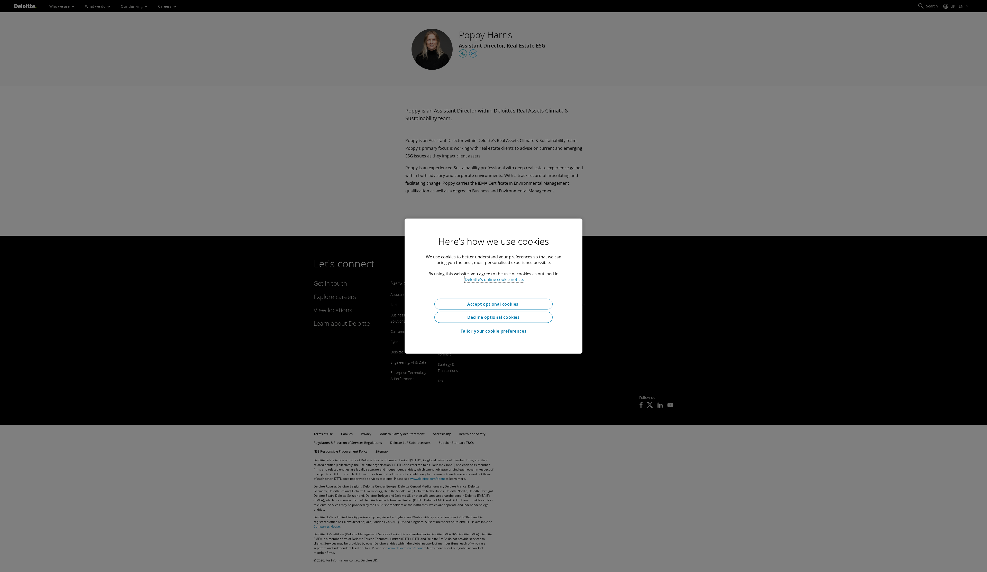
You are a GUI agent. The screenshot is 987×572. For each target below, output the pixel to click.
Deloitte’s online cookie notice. (494, 279)
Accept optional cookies (493, 304)
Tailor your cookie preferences (494, 331)
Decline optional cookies (493, 317)
